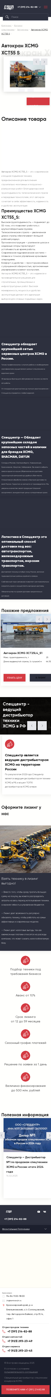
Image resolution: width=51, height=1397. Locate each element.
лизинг (41, 677)
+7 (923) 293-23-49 (20, 1341)
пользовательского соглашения (21, 1372)
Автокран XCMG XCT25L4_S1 (23, 653)
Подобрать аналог (35, 101)
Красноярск (39, 7)
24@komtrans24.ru (13, 1301)
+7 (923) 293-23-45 (20, 1350)
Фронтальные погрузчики (16, 1229)
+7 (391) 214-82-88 (27, 7)
